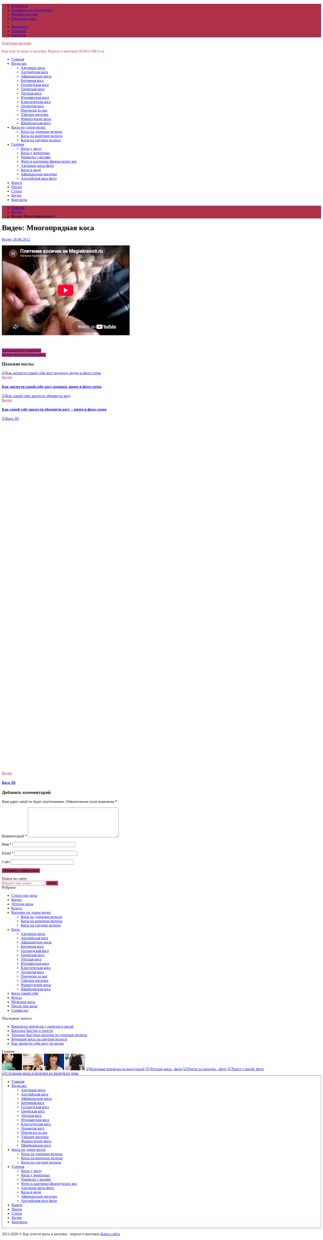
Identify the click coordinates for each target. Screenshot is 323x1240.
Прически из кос (34, 110)
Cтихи (16, 191)
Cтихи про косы (24, 895)
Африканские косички (39, 174)
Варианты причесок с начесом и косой (42, 1026)
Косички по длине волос (31, 912)
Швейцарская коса (36, 123)
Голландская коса (35, 85)
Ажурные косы (33, 68)
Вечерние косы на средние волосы (39, 1039)
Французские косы (36, 119)
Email (7, 853)
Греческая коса (32, 89)
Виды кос (19, 63)
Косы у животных (35, 153)
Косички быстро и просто (32, 1031)
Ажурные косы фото (37, 166)
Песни (16, 187)
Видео (16, 195)
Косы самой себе (24, 993)
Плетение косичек (16, 43)
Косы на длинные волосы (41, 132)
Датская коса (31, 93)
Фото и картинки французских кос (49, 161)
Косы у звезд (31, 149)
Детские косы (22, 904)
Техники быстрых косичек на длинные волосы (49, 1035)
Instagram (18, 31)
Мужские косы (23, 1002)
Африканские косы (36, 76)
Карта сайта (110, 1234)
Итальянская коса (35, 98)
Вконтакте (19, 27)
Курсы (16, 998)
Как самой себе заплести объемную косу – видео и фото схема (54, 409)
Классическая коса (36, 102)
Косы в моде (31, 170)
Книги (16, 183)
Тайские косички (34, 115)
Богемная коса (32, 80)
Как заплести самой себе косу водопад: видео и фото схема (51, 387)
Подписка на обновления (31, 10)
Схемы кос (20, 1010)
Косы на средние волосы (41, 140)
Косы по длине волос (28, 127)
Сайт (6, 862)
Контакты (19, 200)
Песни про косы (24, 1006)
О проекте (19, 6)
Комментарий (14, 836)
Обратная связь (23, 19)
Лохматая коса (32, 106)
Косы (15, 929)
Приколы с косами (36, 157)
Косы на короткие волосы (41, 136)
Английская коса (34, 72)
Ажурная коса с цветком (21, 350)
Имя (7, 844)
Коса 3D (9, 783)
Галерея (17, 144)
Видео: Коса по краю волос (24, 355)
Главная (17, 59)
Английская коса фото (39, 178)
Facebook (18, 35)
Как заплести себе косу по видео (37, 1043)
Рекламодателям (24, 14)
